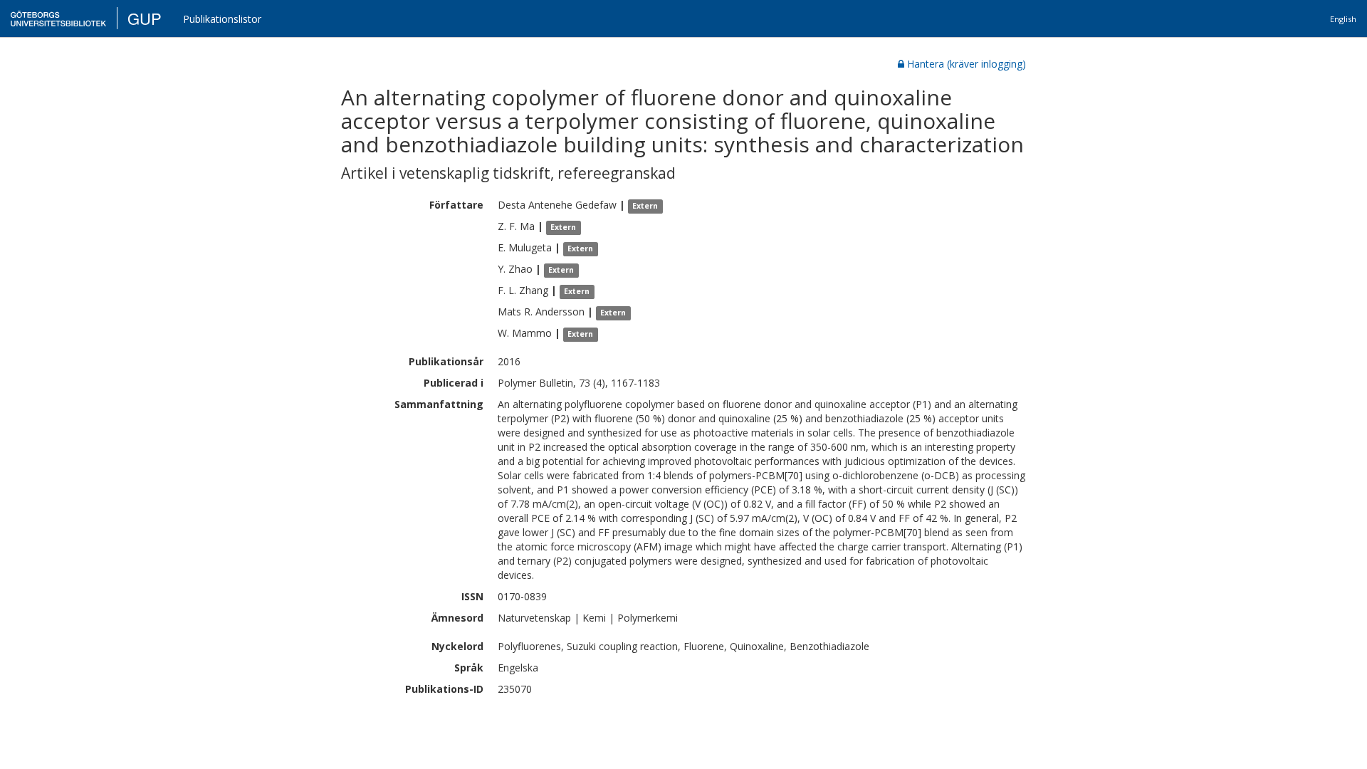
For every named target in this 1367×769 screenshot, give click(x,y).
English (1343, 19)
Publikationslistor (222, 19)
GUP (144, 18)
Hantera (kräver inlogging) (966, 63)
